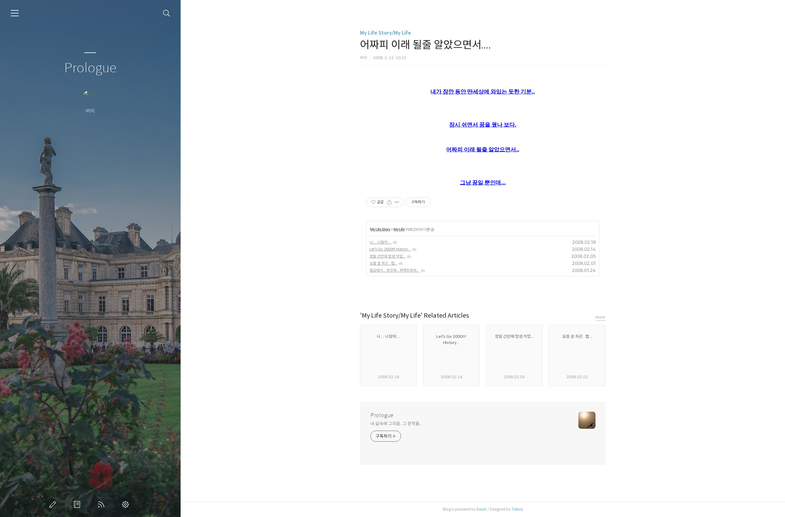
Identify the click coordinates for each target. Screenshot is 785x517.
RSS (102, 504)
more (600, 317)
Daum (482, 509)
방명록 (78, 504)
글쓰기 (54, 504)
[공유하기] (389, 202)
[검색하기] (166, 13)
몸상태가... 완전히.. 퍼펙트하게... (394, 270)
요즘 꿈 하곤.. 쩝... (383, 263)
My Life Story (380, 229)
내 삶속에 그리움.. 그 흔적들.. (395, 423)
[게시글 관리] (397, 202)
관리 (126, 504)
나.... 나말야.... (380, 242)
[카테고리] (15, 13)
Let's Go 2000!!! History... (390, 249)
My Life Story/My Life (385, 33)
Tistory (517, 509)
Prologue (90, 68)
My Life (398, 229)
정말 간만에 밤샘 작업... (387, 256)
